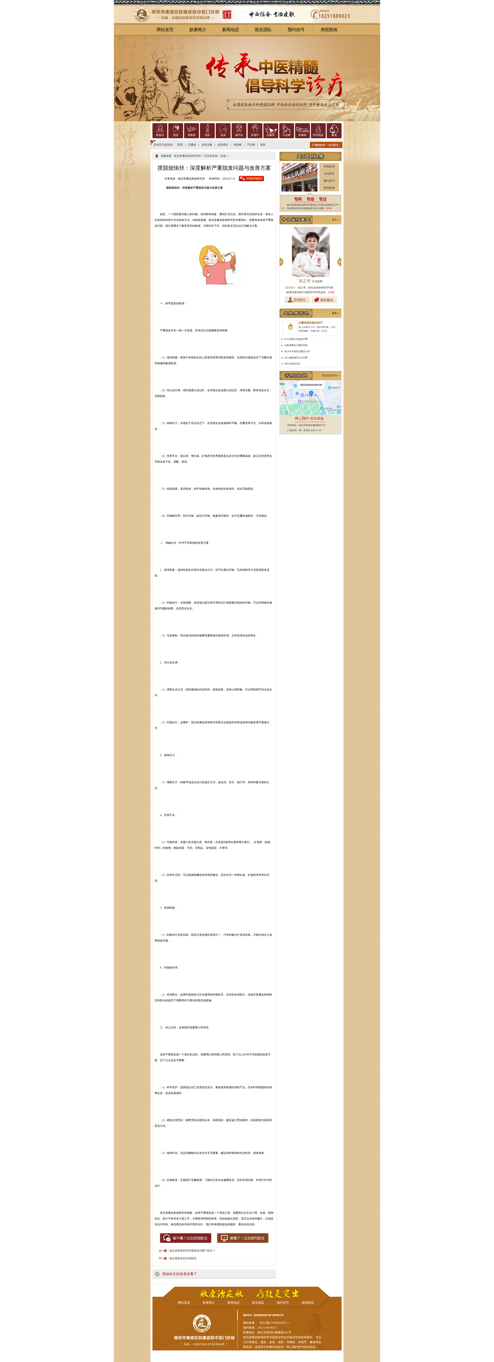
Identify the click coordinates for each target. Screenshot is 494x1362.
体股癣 (237, 144)
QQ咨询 (329, 173)
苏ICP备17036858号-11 (274, 1322)
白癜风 (271, 135)
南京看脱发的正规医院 (182, 1258)
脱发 (175, 135)
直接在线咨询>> (331, 375)
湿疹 (207, 135)
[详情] (329, 208)
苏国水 (310, 281)
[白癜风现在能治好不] (290, 327)
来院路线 (329, 29)
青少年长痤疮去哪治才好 (297, 351)
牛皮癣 (287, 135)
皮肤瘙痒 (222, 144)
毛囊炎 (192, 144)
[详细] (329, 292)
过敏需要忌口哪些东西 (296, 345)
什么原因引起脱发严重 (296, 339)
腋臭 (334, 135)
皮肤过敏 (206, 144)
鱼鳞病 (302, 135)
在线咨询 (329, 166)
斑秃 (180, 144)
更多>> (336, 219)
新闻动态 (230, 29)
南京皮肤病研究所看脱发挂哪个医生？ (192, 1250)
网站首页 (164, 29)
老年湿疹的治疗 (292, 363)
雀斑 (263, 144)
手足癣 (251, 144)
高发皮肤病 (211, 155)
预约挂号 (296, 29)
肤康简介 (197, 29)
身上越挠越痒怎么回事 (296, 357)
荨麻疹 (192, 135)
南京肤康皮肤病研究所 (187, 155)
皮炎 (223, 135)
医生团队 (263, 29)
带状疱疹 (318, 135)
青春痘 (160, 135)
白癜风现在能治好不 (311, 322)
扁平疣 (239, 135)
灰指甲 (255, 135)
